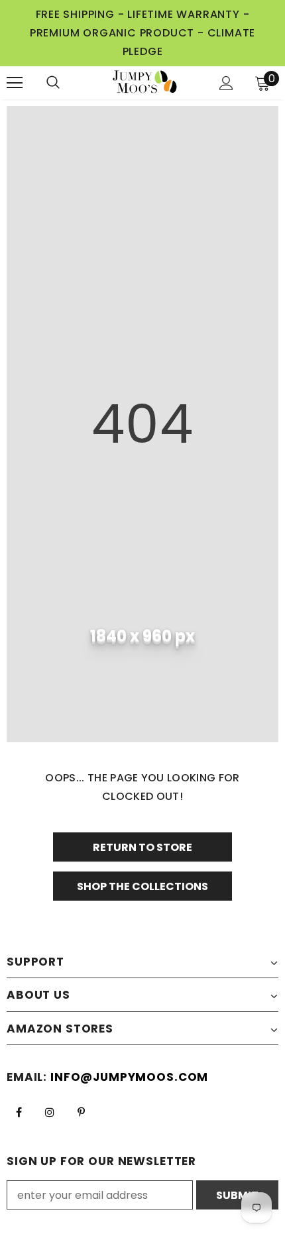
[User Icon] (226, 83)
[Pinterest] (81, 1111)
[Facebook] (18, 1111)
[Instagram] (50, 1111)
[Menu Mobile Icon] (15, 83)
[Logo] (144, 82)
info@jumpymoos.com (129, 1077)
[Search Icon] (66, 82)
